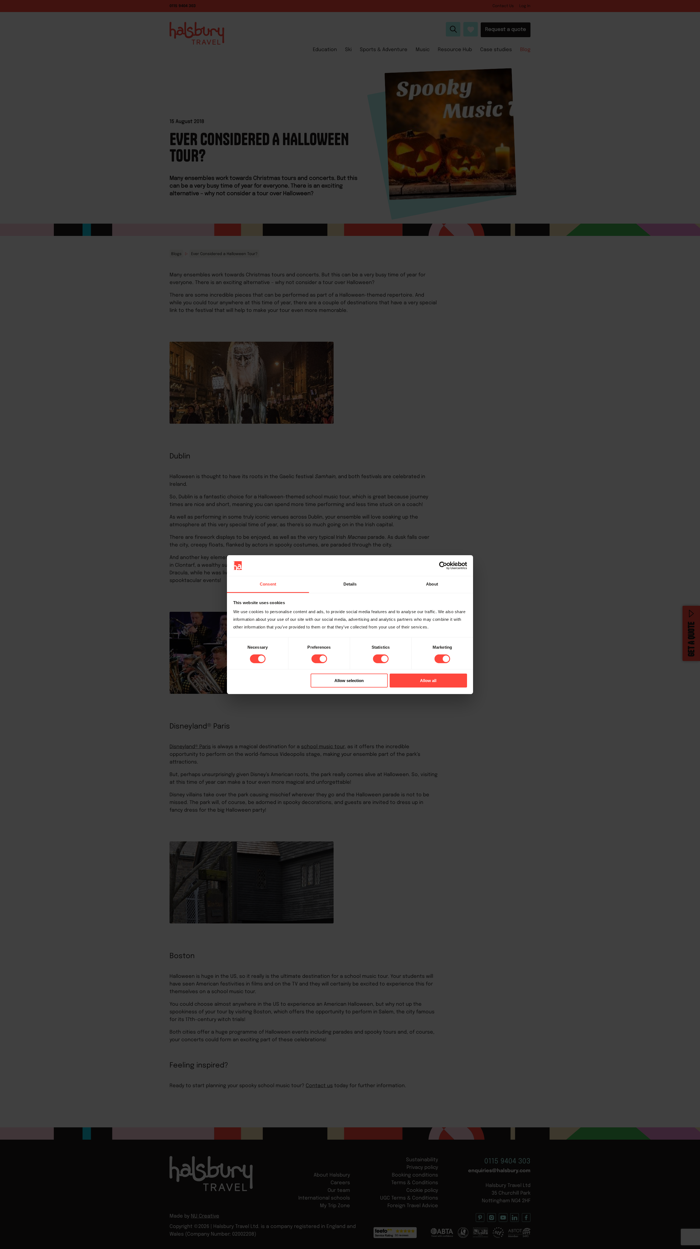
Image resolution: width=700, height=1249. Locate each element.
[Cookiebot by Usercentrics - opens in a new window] (443, 565)
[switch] (319, 658)
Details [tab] (350, 584)
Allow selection (349, 680)
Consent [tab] (268, 584)
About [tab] (432, 584)
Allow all (428, 680)
